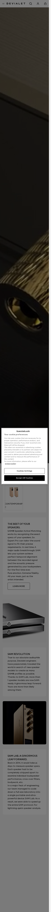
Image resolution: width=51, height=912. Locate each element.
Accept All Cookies (24, 478)
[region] (24, 456)
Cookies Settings (24, 471)
